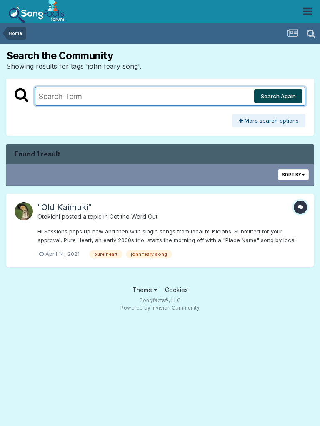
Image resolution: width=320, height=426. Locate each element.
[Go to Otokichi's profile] (24, 211)
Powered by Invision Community (160, 308)
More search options (271, 120)
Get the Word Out (134, 216)
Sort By (292, 174)
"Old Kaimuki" (65, 207)
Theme (143, 289)
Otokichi (49, 216)
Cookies (176, 289)
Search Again (278, 96)
